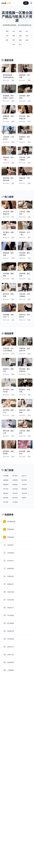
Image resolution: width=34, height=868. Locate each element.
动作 (13, 31)
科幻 (27, 31)
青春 (13, 36)
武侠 (27, 36)
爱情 (7, 31)
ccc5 (6, 3)
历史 (13, 40)
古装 (7, 36)
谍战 (27, 40)
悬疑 (20, 31)
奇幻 (13, 44)
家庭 (20, 40)
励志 (7, 40)
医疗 (20, 44)
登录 (26, 3)
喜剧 (20, 36)
